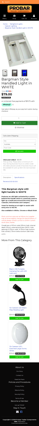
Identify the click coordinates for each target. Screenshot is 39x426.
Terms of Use (19, 398)
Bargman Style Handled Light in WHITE (19, 28)
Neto (26, 423)
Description (7, 177)
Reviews (6, 181)
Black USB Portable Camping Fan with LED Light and (18, 271)
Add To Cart (19, 279)
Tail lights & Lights (16, 24)
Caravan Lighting (11, 26)
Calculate (20, 151)
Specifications (19, 177)
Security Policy (19, 394)
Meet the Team (19, 379)
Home (5, 24)
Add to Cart (20, 123)
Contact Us (19, 375)
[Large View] (5, 73)
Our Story (19, 371)
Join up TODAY (19, 405)
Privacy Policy (19, 386)
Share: (4, 91)
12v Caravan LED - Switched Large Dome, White (18, 349)
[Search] (3, 1)
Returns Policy (19, 390)
